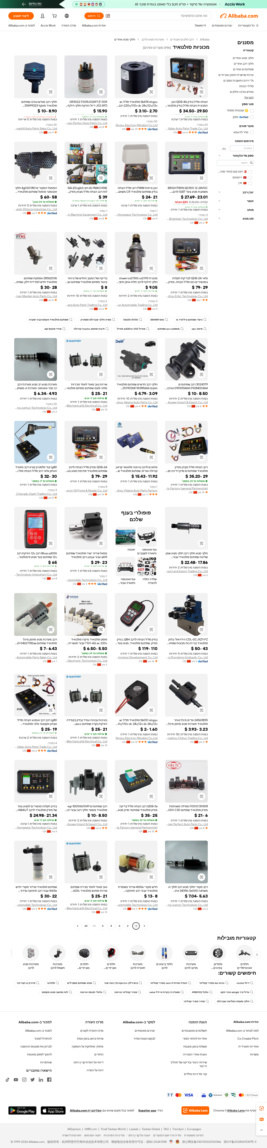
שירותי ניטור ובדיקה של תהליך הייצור (188, 1064)
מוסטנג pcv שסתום (168, 328)
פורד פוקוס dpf (53, 328)
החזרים (98, 1054)
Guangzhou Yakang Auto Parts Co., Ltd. (136, 402)
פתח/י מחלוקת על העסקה (87, 1046)
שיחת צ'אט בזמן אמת (90, 1038)
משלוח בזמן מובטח (195, 1046)
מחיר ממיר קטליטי (194, 1001)
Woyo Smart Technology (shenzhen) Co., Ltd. (35, 574)
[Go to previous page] (144, 926)
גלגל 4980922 (200, 992)
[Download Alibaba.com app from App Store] (53, 1110)
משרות (254, 1054)
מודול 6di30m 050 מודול (131, 328)
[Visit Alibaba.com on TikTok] (7, 1079)
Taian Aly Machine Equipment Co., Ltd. (85, 214)
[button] (107, 15)
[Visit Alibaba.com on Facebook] (49, 1079)
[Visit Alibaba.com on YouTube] (15, 1079)
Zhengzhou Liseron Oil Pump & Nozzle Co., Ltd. (85, 490)
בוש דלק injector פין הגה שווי (121, 983)
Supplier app (147, 1110)
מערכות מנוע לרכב (152, 39)
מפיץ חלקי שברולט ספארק (96, 319)
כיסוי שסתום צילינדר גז (189, 319)
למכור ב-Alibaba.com (38, 1030)
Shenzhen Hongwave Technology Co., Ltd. (136, 214)
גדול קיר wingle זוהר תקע (234, 992)
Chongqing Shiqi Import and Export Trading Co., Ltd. (186, 571)
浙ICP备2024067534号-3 (240, 1141)
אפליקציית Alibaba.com (86, 1110)
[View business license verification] (171, 1142)
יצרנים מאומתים (145, 1030)
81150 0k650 (130, 319)
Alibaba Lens (236, 1110)
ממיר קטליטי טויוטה (125, 992)
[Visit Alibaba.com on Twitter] (32, 1079)
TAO (166, 1129)
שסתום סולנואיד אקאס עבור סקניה (48, 319)
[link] (261, 1108)
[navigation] (235, 483)
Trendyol (178, 1129)
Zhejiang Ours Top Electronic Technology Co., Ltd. (85, 660)
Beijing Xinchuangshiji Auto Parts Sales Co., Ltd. (35, 128)
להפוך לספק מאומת (39, 1054)
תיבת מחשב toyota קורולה (89, 328)
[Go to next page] (77, 926)
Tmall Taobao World (113, 1129)
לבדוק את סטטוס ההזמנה (36, 1046)
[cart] (54, 16)
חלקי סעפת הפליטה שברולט (233, 1001)
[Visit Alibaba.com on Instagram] (24, 1079)
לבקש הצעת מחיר (144, 1038)
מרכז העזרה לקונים (91, 1030)
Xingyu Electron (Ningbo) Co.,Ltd (136, 125)
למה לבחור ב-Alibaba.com (242, 1030)
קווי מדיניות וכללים (195, 1074)
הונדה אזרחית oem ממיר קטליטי (168, 983)
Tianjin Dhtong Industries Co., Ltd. (35, 209)
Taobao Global (151, 1129)
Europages (194, 1129)
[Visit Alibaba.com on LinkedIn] (40, 1079)
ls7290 (51, 983)
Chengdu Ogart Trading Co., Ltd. (36, 493)
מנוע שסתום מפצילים (79, 983)
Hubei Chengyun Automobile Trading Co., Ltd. (136, 305)
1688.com (90, 1129)
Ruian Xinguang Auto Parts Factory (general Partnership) (186, 488)
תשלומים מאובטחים (194, 1030)
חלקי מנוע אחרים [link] (124, 39)
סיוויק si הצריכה (26, 983)
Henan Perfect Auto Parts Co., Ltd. (85, 123)
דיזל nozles (243, 983)
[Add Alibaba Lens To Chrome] (195, 1110)
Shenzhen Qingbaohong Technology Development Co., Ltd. (136, 657)
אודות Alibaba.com (246, 1022)
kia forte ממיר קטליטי (211, 983)
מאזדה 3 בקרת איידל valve (164, 992)
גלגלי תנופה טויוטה (91, 992)
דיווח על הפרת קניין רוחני (88, 1062)
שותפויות (46, 1062)
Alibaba (204, 39)
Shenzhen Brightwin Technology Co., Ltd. (186, 218)
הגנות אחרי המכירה (195, 1054)
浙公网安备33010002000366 (201, 1141)
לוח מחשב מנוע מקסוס (55, 992)
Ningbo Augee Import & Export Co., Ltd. (186, 402)
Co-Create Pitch (248, 1038)
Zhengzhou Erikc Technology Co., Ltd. (186, 296)
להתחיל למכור (43, 1038)
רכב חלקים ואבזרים (182, 39)
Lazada (133, 1129)
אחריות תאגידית (248, 1046)
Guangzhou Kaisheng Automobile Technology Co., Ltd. (85, 580)
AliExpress (74, 1129)
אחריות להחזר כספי (195, 1038)
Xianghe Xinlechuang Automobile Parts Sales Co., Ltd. (35, 657)
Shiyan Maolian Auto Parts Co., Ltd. (35, 296)
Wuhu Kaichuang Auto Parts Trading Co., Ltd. (85, 305)
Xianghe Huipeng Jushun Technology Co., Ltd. (35, 407)
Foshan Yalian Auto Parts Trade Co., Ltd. (186, 128)
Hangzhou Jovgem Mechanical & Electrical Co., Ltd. (85, 405)
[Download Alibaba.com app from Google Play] (22, 1110)
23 (85, 925)
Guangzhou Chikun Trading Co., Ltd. (186, 738)
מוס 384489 (157, 319)
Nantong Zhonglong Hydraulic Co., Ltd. (186, 657)
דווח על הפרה (95, 1070)
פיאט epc (197, 328)
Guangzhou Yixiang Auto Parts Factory (136, 490)
